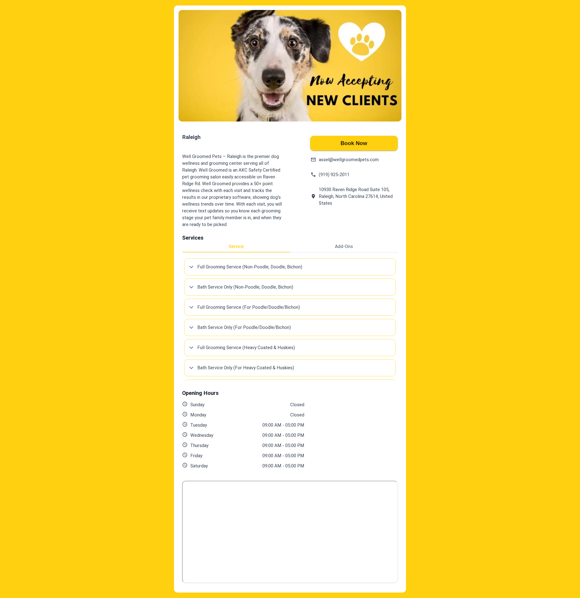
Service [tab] (236, 246)
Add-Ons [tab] (344, 246)
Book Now (354, 143)
